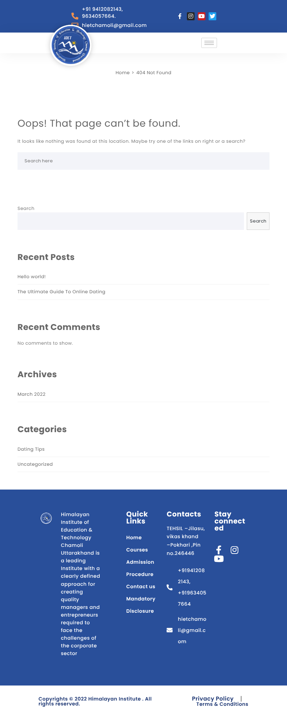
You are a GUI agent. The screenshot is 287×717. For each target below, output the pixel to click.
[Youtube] (201, 16)
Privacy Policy (212, 699)
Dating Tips (31, 449)
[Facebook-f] (180, 16)
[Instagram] (191, 16)
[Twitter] (212, 16)
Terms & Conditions (222, 704)
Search (26, 208)
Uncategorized (35, 464)
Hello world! (32, 276)
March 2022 (32, 394)
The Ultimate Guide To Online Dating (61, 291)
